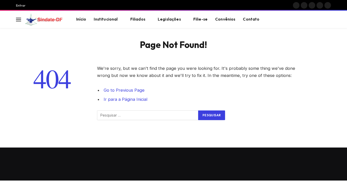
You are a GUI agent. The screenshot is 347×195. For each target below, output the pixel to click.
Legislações (169, 19)
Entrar (20, 5)
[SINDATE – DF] (44, 19)
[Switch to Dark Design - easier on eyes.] (321, 20)
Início (81, 19)
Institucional (106, 19)
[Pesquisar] (328, 19)
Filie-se (200, 19)
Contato (251, 19)
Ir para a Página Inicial (125, 99)
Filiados (137, 19)
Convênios (225, 19)
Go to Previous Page (124, 90)
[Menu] (18, 19)
